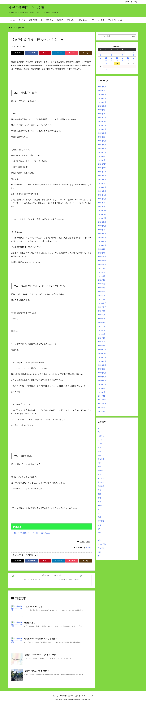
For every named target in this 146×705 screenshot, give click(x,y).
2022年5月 (102, 284)
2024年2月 (102, 203)
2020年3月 (102, 384)
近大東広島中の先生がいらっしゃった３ (40, 638)
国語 (99, 463)
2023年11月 (102, 214)
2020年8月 (102, 365)
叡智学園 (101, 459)
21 (122, 61)
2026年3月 (102, 106)
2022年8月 (102, 272)
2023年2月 (102, 249)
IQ (98, 428)
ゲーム (100, 440)
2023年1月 (102, 253)
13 (117, 58)
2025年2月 (102, 156)
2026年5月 (102, 98)
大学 (99, 467)
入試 (99, 451)
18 (106, 61)
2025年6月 (102, 141)
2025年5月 (102, 145)
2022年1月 (102, 299)
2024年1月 (102, 206)
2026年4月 (102, 102)
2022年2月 (102, 295)
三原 (99, 447)
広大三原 (101, 478)
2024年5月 (102, 191)
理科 (99, 517)
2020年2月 (102, 388)
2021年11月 (102, 307)
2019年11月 (102, 400)
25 (106, 63)
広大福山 (101, 482)
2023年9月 (102, 222)
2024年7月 (102, 183)
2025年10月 (102, 125)
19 (111, 61)
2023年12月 (102, 210)
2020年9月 (102, 361)
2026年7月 (102, 90)
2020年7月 (102, 369)
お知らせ (101, 436)
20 (117, 61)
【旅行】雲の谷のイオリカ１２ (37, 671)
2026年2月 (102, 110)
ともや (88, 547)
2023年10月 (102, 218)
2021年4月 (102, 334)
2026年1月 (102, 114)
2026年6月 (102, 94)
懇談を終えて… (30, 622)
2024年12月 (102, 164)
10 (100, 58)
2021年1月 (101, 346)
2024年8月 (102, 179)
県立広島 (101, 521)
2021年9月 (102, 315)
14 (122, 58)
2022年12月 (102, 257)
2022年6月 (102, 280)
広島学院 (101, 486)
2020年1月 (102, 392)
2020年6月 (102, 373)
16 (133, 58)
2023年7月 (102, 230)
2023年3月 (102, 245)
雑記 (99, 552)
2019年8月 (102, 411)
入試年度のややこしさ (33, 606)
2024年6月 (102, 187)
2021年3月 (102, 338)
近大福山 (101, 548)
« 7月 (107, 69)
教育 (99, 498)
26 (111, 63)
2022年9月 (102, 268)
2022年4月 (102, 288)
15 (128, 58)
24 (100, 63)
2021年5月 (102, 330)
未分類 (100, 505)
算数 (99, 532)
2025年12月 (102, 118)
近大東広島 (102, 544)
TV (99, 432)
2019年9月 (102, 408)
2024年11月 (102, 168)
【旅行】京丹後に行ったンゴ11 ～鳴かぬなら (31, 533)
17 (100, 61)
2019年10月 (102, 404)
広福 (99, 490)
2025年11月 (102, 121)
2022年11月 (102, 261)
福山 (99, 529)
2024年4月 (102, 195)
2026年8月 (102, 87)
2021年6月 (102, 326)
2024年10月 (102, 172)
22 (128, 61)
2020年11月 (102, 353)
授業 (99, 494)
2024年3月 (102, 199)
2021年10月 (102, 311)
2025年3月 (102, 152)
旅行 (88, 542)
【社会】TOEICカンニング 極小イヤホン (40, 654)
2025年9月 (102, 129)
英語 (99, 540)
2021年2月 (102, 342)
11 (106, 58)
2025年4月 (102, 148)
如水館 (100, 471)
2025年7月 (102, 137)
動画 (99, 455)
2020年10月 (102, 357)
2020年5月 (102, 377)
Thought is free (85, 699)
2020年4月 (102, 380)
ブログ (22, 28)
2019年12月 (102, 396)
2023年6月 (102, 234)
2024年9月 (102, 176)
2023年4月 (102, 241)
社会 (99, 525)
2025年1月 (102, 160)
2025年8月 (102, 133)
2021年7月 (102, 322)
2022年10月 (102, 264)
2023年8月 (102, 226)
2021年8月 (102, 319)
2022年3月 (102, 292)
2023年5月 (102, 237)
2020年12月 (102, 350)
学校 (99, 474)
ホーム (13, 28)
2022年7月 (102, 276)
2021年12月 (102, 303)
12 (111, 58)
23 (133, 61)
